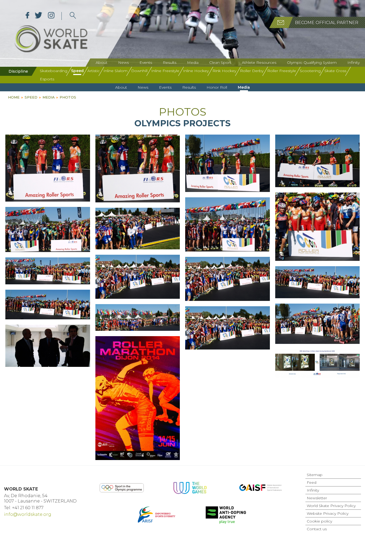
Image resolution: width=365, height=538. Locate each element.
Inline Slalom (115, 70)
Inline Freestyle (165, 70)
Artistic (93, 70)
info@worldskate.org (27, 514)
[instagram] (51, 16)
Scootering (310, 70)
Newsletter (317, 498)
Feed (311, 482)
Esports (47, 79)
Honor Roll (217, 87)
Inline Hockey (196, 70)
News (123, 62)
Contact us (317, 529)
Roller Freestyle (281, 70)
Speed (77, 70)
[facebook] (27, 16)
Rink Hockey (224, 70)
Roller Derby (251, 70)
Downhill (139, 70)
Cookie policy (319, 521)
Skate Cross (335, 70)
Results (169, 62)
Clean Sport (220, 62)
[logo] (73, 16)
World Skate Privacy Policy (331, 505)
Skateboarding (53, 70)
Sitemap (315, 474)
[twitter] (38, 16)
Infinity (353, 62)
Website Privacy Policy (327, 513)
